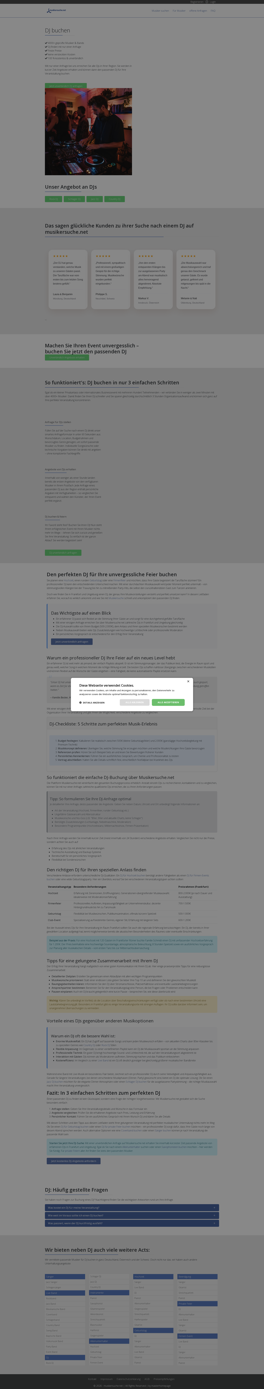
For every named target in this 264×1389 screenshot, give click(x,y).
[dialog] (132, 694)
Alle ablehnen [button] (135, 702)
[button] (92, 702)
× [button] (188, 681)
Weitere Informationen (160, 693)
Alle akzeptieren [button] (168, 702)
